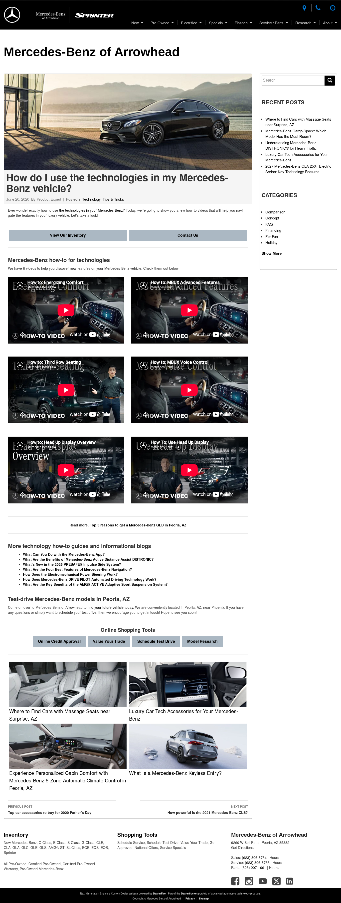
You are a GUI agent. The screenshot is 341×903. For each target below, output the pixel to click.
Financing (273, 230)
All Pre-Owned (15, 863)
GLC (24, 847)
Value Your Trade (109, 641)
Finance (241, 22)
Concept (272, 217)
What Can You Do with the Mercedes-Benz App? (64, 554)
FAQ (269, 224)
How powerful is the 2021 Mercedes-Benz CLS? (208, 809)
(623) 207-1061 (253, 867)
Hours (274, 857)
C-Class (45, 842)
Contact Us (187, 235)
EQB (104, 847)
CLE (99, 842)
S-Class (73, 842)
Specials (216, 22)
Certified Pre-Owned (44, 863)
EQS (95, 847)
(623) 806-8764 (254, 857)
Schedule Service (131, 842)
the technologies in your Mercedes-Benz (91, 210)
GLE (33, 847)
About (328, 22)
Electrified (189, 22)
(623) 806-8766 (257, 862)
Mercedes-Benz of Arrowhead (92, 52)
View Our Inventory (68, 235)
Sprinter (10, 852)
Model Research (202, 641)
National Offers (146, 847)
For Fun (271, 236)
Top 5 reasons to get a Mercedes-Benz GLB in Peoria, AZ (138, 524)
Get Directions (242, 847)
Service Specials (173, 847)
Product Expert (49, 199)
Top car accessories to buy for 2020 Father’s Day (49, 809)
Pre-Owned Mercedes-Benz (42, 868)
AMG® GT (56, 847)
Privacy (190, 898)
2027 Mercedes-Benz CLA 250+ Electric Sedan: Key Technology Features (298, 168)
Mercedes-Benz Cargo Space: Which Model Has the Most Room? (295, 133)
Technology (91, 199)
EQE (85, 847)
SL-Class (73, 847)
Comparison (275, 211)
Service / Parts (271, 22)
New (135, 22)
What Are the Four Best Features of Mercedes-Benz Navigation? (77, 569)
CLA (7, 847)
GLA (15, 847)
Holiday (271, 242)
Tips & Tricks (113, 199)
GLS (42, 847)
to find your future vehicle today (108, 607)
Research (303, 22)
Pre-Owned (160, 22)
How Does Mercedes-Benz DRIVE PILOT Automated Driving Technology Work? (90, 579)
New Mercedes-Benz (20, 842)
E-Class (59, 842)
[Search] (330, 81)
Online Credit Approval (59, 641)
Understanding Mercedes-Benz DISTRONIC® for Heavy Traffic (291, 145)
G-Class (88, 842)
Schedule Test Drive (156, 641)
